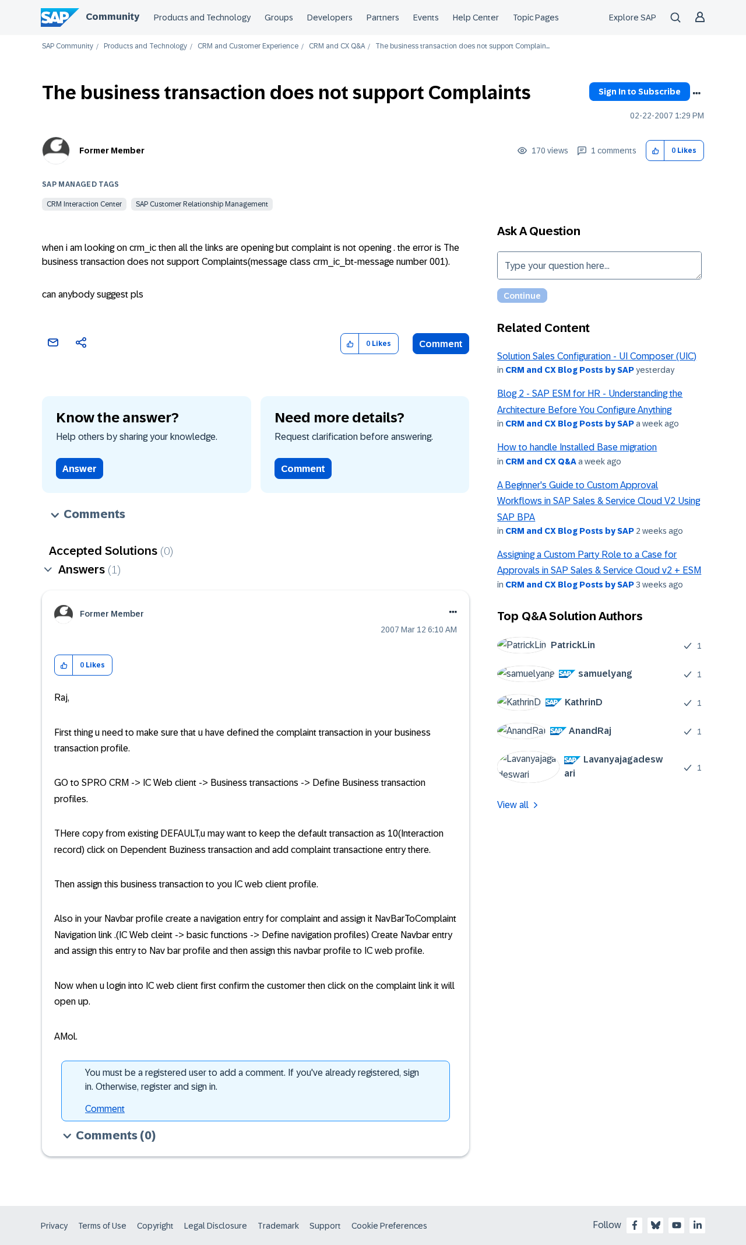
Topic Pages (536, 17)
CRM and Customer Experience (248, 46)
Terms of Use (102, 1225)
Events (426, 17)
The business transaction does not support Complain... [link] (462, 46)
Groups (279, 17)
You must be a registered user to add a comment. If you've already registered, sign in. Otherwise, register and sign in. (252, 1080)
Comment (441, 344)
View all (513, 805)
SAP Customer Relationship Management (202, 204)
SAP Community (67, 46)
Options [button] (696, 93)
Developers (330, 17)
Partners (383, 17)
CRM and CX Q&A (337, 46)
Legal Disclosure (215, 1225)
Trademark (278, 1225)
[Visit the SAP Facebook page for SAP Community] (634, 1225)
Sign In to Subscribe (640, 91)
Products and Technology (202, 17)
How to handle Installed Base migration (577, 447)
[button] (655, 151)
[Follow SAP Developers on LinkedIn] (697, 1225)
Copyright (155, 1225)
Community (112, 17)
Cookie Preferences (389, 1225)
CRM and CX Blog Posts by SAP (569, 370)
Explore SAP (632, 17)
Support (325, 1225)
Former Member (112, 150)
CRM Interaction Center (84, 204)
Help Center (476, 17)
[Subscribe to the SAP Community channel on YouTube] (676, 1225)
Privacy (54, 1225)
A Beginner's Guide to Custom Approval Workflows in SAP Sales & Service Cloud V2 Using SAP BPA (598, 501)
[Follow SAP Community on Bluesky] (655, 1225)
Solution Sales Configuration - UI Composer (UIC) (596, 356)
